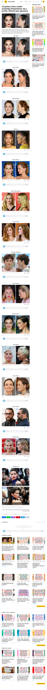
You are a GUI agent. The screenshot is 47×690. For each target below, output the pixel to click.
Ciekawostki (34, 52)
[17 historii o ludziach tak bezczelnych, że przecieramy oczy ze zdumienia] (23, 592)
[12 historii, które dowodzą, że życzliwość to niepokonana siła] (23, 617)
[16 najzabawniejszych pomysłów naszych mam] (8, 557)
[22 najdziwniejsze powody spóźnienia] (8, 577)
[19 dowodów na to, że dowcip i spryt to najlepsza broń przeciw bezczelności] (23, 540)
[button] (6, 514)
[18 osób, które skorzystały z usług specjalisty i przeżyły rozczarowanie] (38, 58)
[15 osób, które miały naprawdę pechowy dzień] (23, 577)
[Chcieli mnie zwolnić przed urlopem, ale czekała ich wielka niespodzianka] (38, 670)
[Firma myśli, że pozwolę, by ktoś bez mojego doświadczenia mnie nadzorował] (8, 653)
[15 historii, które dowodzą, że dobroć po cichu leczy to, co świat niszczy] (8, 617)
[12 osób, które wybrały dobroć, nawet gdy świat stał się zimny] (8, 592)
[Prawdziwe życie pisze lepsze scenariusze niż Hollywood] (38, 577)
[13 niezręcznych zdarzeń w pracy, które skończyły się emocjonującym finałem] (38, 42)
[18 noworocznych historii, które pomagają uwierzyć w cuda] (38, 617)
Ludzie (3, 4)
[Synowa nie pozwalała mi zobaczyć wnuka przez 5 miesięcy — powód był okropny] (38, 592)
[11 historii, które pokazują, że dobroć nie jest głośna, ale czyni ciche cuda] (38, 540)
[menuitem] (21, 1)
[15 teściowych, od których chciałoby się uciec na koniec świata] (8, 633)
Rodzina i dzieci (19, 568)
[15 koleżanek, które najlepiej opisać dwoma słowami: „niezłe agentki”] (38, 10)
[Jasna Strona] (9, 1)
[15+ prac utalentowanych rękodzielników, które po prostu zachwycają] (8, 670)
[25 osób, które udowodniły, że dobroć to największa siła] (23, 633)
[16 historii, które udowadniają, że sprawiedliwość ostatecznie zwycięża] (38, 557)
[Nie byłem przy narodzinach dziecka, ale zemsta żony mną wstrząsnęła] (38, 633)
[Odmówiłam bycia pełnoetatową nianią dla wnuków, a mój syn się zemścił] (23, 653)
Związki (33, 36)
